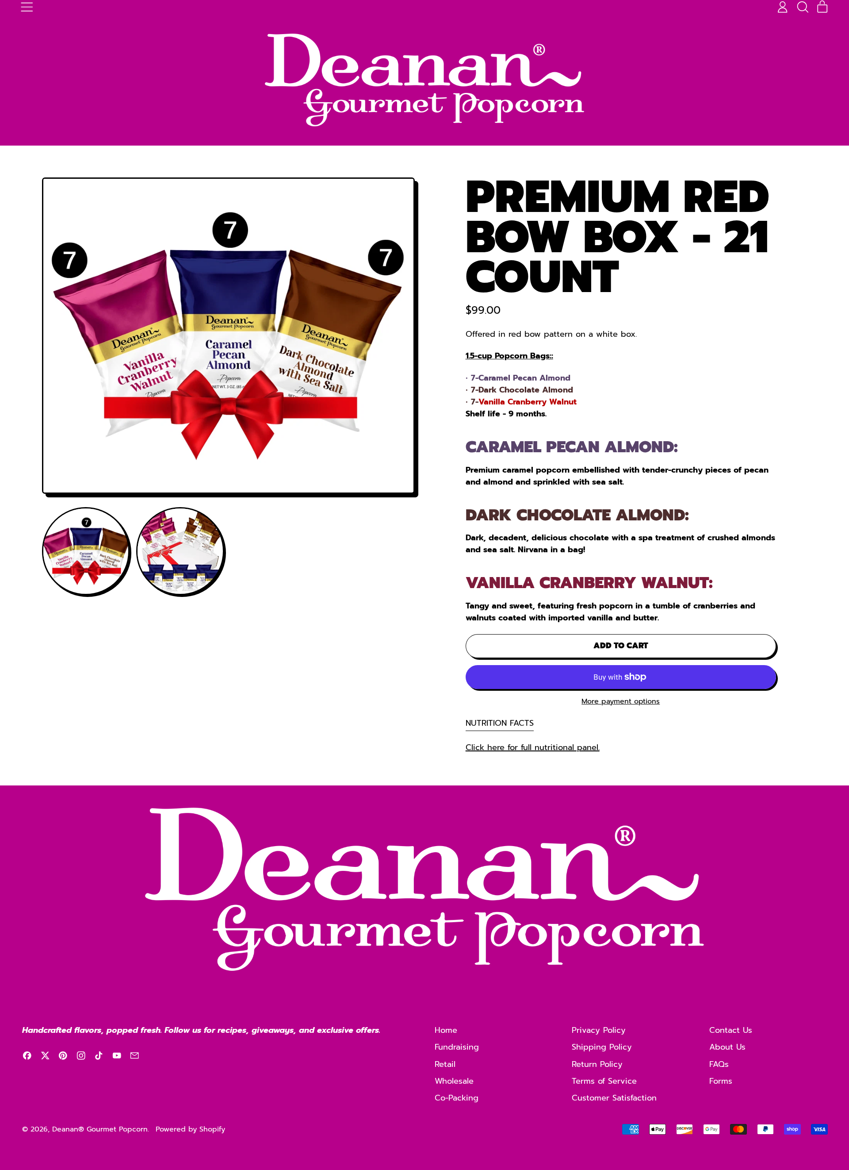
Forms (720, 1081)
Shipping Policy (602, 1047)
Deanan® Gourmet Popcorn (100, 1129)
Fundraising (457, 1047)
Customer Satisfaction (614, 1098)
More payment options (620, 701)
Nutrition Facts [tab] (500, 723)
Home (446, 1030)
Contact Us (730, 1030)
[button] (802, 7)
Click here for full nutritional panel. (533, 747)
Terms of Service (604, 1081)
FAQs (719, 1064)
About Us (727, 1047)
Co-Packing (456, 1098)
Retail (445, 1064)
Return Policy (597, 1064)
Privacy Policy (599, 1030)
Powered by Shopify (190, 1129)
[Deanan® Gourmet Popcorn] (424, 80)
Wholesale (454, 1081)
